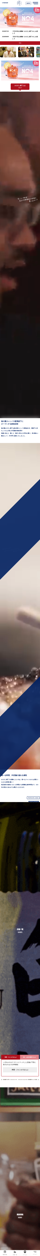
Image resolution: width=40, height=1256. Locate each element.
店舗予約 (28, 3)
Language (5, 2)
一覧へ (20, 43)
